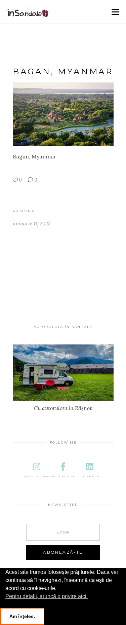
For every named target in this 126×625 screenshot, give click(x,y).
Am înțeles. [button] (22, 616)
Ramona (24, 211)
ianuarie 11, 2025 (32, 223)
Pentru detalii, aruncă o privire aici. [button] (46, 596)
